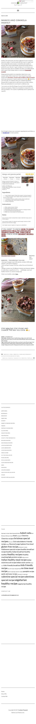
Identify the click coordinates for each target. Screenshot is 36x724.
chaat (15, 536)
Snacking (5, 340)
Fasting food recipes (7, 428)
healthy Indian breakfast (15, 552)
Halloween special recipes (11, 549)
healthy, (9, 328)
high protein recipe (15, 557)
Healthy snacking (28, 343)
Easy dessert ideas (14, 342)
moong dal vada (17, 568)
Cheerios (25, 536)
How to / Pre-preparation (8, 438)
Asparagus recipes (5, 533)
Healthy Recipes (18, 338)
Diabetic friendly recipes (8, 423)
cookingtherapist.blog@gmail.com (10, 595)
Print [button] (27, 185)
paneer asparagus (12, 571)
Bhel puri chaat (9, 535)
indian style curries (23, 562)
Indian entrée (25, 557)
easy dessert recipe (22, 342)
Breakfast (9, 338)
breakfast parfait (7, 342)
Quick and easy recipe (30, 339)
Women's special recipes (8, 477)
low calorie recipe (8, 339)
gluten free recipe (9, 546)
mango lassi (28, 344)
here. (17, 274)
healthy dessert (13, 343)
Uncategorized (5, 470)
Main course (4, 452)
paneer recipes (19, 571)
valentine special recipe (12, 576)
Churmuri (11, 541)
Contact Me (4, 696)
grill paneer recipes (23, 547)
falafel (7, 544)
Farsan (3, 425)
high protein (23, 338)
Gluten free (4, 430)
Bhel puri (3, 535)
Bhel (32, 533)
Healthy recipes (14, 554)
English (23, 1)
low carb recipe (11, 568)
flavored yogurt (29, 342)
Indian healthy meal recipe (14, 560)
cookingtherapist (9, 336)
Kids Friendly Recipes (6, 443)
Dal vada (16, 542)
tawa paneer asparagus (22, 574)
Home (2, 691)
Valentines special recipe (8, 472)
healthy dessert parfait (20, 343)
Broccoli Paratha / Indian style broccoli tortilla (17, 358)
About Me (3, 694)
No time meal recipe (6, 455)
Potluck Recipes (22, 339)
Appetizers (4, 411)
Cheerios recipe (7, 538)
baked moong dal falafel (15, 533)
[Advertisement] (18, 111)
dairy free (4, 418)
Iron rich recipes (5, 440)
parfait (32, 344)
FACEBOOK (6, 132)
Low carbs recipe (15, 339)
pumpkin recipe (28, 571)
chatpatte (19, 535)
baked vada (25, 533)
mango (2, 344)
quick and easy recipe (9, 574)
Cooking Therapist (23, 710)
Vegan (3, 474)
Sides (2, 340)
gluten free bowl (27, 544)
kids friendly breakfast (12, 565)
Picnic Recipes (5, 457)
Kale (13, 712)
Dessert (12, 338)
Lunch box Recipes (6, 450)
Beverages (4, 413)
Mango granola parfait (9, 344)
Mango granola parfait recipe (20, 344)
